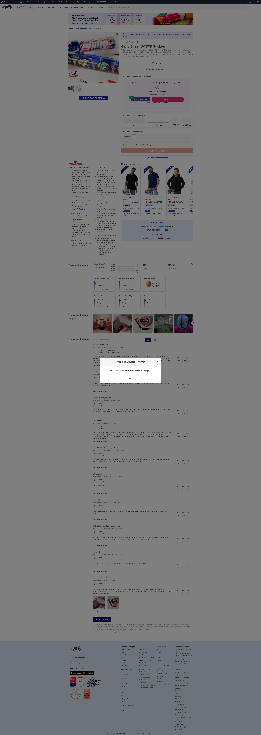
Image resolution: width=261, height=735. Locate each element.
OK (130, 379)
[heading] (130, 362)
